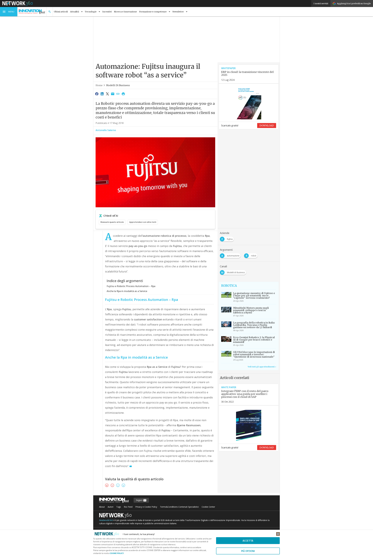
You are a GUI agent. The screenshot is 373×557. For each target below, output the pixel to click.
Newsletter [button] (178, 11)
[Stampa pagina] (123, 93)
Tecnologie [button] (90, 11)
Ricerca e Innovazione (125, 11)
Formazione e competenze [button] (153, 11)
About (102, 506)
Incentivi (107, 11)
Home (99, 85)
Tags (118, 506)
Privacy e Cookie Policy (146, 506)
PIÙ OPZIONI (248, 551)
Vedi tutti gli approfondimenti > (262, 367)
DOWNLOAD (266, 125)
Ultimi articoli (61, 11)
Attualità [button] (74, 11)
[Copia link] (118, 93)
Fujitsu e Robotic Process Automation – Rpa (131, 286)
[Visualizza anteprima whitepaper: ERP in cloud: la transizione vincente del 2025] (248, 103)
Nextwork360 (106, 520)
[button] (8, 11)
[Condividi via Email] (112, 93)
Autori (110, 506)
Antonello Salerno (106, 130)
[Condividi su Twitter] (107, 93)
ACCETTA (248, 541)
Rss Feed (128, 506)
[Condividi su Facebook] (96, 93)
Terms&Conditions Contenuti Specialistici (179, 506)
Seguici (139, 500)
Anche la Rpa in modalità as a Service (127, 291)
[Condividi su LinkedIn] (102, 93)
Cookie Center (208, 506)
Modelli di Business (118, 85)
